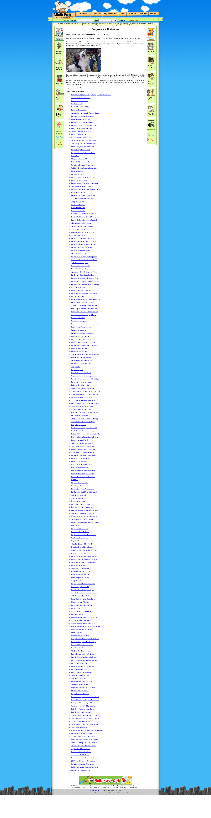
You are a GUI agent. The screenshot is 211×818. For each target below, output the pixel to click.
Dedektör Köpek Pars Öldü (80, 385)
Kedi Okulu (75, 526)
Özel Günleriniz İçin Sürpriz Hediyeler (84, 657)
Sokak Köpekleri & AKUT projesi (82, 464)
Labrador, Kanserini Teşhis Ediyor (82, 590)
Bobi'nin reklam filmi (78, 318)
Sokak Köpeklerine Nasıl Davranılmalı (84, 260)
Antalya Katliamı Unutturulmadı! (82, 226)
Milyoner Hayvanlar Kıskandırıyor (82, 199)
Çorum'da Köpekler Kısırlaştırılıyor (83, 422)
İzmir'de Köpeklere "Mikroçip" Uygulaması (85, 626)
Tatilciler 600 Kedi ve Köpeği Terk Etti (84, 388)
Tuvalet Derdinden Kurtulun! (80, 98)
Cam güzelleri (75, 367)
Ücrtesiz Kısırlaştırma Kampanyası (82, 116)
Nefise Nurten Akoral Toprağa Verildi (83, 562)
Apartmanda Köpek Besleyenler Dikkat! (84, 272)
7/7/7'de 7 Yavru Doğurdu (79, 553)
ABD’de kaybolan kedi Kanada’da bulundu (85, 189)
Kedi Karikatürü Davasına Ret (81, 770)
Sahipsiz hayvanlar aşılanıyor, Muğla (83, 315)
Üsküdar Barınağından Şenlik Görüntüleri (85, 697)
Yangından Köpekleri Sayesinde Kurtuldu (85, 639)
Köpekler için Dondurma (79, 565)
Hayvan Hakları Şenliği (79, 180)
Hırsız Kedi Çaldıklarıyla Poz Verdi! (83, 147)
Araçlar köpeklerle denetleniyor (81, 361)
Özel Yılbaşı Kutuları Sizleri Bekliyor (83, 144)
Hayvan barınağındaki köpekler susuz (83, 342)
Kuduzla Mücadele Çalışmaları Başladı (84, 125)
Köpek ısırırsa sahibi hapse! (80, 458)
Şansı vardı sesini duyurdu (80, 675)
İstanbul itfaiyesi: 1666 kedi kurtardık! (84, 492)
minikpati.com (95, 790)
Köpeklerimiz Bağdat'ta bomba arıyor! (83, 489)
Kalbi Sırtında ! (76, 608)
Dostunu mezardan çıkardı (80, 348)
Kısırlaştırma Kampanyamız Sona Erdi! (84, 428)
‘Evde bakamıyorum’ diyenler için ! (83, 452)
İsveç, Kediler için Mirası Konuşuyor (83, 507)
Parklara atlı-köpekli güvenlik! (81, 357)
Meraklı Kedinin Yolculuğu (80, 602)
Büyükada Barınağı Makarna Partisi (83, 153)
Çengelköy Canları (77, 202)
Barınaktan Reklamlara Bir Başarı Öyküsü (85, 281)
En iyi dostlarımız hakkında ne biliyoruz (84, 437)
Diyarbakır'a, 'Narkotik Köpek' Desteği (83, 455)
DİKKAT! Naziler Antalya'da (80, 250)
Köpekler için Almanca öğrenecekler (83, 339)
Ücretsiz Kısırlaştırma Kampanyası (82, 122)
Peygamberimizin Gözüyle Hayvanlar (83, 471)
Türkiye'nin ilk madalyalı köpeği (82, 721)
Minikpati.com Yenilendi (79, 101)
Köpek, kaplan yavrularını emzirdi (82, 669)
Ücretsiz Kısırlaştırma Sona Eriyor (82, 733)
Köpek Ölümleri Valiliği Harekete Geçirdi (85, 522)
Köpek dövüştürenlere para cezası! (82, 504)
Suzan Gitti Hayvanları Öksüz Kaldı (83, 599)
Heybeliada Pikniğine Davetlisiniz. (82, 666)
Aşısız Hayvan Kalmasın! (79, 287)
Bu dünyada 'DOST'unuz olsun (81, 364)
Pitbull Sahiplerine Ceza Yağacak (82, 571)
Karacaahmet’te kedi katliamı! (81, 752)
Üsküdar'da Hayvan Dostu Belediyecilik (84, 739)
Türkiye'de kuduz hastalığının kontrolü (84, 305)
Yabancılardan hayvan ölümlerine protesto (85, 354)
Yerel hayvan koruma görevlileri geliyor (84, 715)
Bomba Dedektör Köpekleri (80, 636)
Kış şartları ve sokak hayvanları (81, 382)
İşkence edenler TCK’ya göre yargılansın (84, 183)
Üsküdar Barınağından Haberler (81, 629)
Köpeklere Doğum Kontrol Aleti (81, 605)
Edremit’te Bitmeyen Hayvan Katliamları (84, 758)
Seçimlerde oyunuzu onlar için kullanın (84, 593)
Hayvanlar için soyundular (80, 336)
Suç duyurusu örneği (78, 235)
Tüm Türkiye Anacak (78, 229)
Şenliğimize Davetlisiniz (79, 727)
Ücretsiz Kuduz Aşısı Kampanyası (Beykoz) (85, 284)
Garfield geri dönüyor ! (78, 486)
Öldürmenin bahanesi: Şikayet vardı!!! (83, 186)
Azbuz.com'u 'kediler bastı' (80, 755)
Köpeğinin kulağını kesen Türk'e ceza (83, 688)
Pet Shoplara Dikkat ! (78, 296)
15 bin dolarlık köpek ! (78, 498)
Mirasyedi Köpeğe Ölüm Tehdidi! (82, 409)
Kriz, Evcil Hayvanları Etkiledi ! (82, 128)
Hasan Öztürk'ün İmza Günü (80, 119)
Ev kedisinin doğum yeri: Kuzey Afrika (84, 617)
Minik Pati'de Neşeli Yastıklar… (81, 611)
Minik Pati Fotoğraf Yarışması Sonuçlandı (85, 700)
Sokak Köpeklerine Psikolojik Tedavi (83, 400)
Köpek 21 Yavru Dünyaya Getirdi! (82, 474)
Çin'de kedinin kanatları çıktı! (81, 651)
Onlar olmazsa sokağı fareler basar (82, 333)
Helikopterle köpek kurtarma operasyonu (84, 345)
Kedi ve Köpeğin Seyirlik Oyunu (82, 672)
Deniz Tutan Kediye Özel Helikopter (83, 477)
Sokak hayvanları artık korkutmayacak (84, 309)
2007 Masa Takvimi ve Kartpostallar (83, 761)
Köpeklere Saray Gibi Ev (79, 483)
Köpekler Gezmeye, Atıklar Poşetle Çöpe (84, 278)
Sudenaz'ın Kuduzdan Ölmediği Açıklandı (85, 412)
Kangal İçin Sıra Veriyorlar (80, 574)
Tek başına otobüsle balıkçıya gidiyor (83, 706)
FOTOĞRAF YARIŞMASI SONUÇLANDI (85, 214)
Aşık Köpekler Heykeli (78, 495)
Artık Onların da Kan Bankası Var (82, 443)
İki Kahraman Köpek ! (78, 501)
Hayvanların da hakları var (80, 694)
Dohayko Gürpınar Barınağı (80, 266)
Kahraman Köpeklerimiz (79, 110)
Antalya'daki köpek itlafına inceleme (83, 241)
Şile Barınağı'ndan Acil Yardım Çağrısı (84, 516)
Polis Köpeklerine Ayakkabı (80, 162)
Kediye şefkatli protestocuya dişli (82, 681)
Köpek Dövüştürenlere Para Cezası (82, 177)
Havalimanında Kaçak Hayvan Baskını (84, 559)
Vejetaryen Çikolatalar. (78, 678)
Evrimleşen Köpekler (78, 174)
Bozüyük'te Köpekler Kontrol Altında (83, 217)
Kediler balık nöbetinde (79, 351)
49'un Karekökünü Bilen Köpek (81, 544)
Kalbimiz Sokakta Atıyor (79, 538)
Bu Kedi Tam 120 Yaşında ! (80, 416)
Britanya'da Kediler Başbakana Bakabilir (84, 510)
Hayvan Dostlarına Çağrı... (80, 134)
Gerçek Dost (75, 156)
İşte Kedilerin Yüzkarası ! (79, 691)
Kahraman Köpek (77, 171)
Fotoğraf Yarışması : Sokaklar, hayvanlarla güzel (87, 730)
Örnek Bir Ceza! (76, 104)
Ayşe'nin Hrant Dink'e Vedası (80, 749)
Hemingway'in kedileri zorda (80, 578)
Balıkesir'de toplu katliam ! (80, 532)
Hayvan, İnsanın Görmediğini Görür (83, 584)
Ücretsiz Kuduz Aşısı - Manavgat (82, 165)
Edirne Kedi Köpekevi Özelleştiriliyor (83, 642)
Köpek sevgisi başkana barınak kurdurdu (84, 312)
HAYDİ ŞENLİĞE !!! (78, 208)
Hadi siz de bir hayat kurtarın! (81, 373)
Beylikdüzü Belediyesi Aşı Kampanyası (84, 257)
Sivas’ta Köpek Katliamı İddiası (81, 137)
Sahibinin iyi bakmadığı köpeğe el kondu (85, 718)
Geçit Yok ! (75, 541)
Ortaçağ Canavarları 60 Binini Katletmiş (84, 419)
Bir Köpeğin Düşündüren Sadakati (82, 275)
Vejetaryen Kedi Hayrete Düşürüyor (83, 513)
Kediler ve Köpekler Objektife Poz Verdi (84, 767)
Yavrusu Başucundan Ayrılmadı (81, 131)
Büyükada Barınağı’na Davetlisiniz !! (83, 535)
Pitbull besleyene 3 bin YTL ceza (82, 547)
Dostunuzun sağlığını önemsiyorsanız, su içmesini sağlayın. (91, 95)
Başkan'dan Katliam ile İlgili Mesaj (83, 232)
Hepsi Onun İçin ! (77, 648)
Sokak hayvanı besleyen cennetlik (82, 327)
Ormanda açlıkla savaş (78, 330)
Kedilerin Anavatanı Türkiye (80, 290)
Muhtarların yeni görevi (79, 321)
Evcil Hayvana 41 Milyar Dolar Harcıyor (84, 556)
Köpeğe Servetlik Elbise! (79, 440)
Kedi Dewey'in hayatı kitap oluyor (82, 709)
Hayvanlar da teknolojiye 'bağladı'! (82, 654)
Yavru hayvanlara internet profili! (82, 406)
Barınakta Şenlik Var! (78, 211)
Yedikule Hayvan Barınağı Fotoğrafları (84, 168)
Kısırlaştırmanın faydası (79, 461)
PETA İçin (74, 480)
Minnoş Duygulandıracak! (80, 587)
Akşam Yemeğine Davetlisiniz (81, 223)
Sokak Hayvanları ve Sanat (80, 467)
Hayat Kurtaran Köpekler (79, 529)
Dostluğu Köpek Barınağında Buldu (83, 449)
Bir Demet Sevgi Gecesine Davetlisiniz (84, 293)
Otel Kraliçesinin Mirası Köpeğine (82, 519)
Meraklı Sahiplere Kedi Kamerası (82, 645)
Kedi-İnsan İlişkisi (77, 614)
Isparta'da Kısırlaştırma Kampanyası (83, 195)
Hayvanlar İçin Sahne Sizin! (80, 150)
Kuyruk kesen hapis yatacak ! (81, 712)
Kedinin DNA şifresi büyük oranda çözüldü (85, 434)
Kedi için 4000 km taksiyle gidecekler (83, 703)
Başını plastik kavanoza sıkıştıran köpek (84, 324)
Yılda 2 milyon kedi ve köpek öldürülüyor (85, 379)
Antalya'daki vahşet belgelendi (81, 247)
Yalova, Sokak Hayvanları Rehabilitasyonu (85, 391)
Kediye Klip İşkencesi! (78, 425)
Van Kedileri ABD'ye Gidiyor (80, 107)
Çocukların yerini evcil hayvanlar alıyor (84, 724)
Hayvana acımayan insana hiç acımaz (83, 376)
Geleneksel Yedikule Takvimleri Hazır (83, 140)
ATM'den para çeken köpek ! (80, 596)
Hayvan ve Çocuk (77, 370)
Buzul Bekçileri (76, 633)
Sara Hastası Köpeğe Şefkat (80, 568)
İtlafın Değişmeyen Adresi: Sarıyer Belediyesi (86, 299)
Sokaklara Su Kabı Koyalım (80, 620)
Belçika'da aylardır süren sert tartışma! (83, 431)
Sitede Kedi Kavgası (78, 205)
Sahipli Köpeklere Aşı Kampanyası (82, 446)
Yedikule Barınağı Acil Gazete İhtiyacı (84, 743)
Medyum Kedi (76, 581)
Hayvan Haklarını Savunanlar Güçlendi (84, 220)
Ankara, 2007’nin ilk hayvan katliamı (83, 746)
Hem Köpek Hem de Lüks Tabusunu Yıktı (85, 403)
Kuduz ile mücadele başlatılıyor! (82, 302)
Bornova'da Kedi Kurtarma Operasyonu (84, 660)
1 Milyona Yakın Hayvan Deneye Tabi (84, 550)
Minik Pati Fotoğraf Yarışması (81, 269)
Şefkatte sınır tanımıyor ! (79, 263)
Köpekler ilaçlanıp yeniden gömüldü (83, 244)
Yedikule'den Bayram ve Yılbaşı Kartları (84, 394)
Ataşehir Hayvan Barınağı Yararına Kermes (85, 113)
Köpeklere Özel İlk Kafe (79, 663)
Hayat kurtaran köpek (78, 192)
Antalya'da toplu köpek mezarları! (82, 238)
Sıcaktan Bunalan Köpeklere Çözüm (83, 623)
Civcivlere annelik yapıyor (80, 684)
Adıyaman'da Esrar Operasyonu (81, 397)
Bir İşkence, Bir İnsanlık (79, 159)
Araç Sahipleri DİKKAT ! (79, 254)
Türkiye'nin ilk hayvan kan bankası (83, 736)
